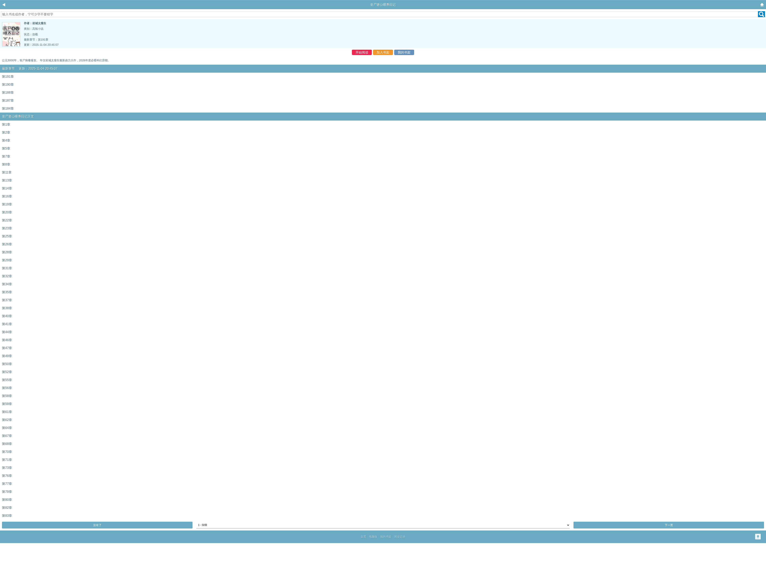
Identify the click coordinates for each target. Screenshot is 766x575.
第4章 (6, 140)
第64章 (7, 428)
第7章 (6, 156)
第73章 (7, 467)
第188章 (8, 92)
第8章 (6, 164)
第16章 (7, 196)
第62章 (7, 420)
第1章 (6, 124)
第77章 (7, 483)
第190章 (8, 84)
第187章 (8, 100)
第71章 (7, 459)
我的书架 (404, 52)
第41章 (7, 324)
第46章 (7, 340)
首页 (363, 536)
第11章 (7, 172)
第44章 (7, 332)
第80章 (7, 499)
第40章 (7, 316)
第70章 (7, 451)
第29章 (7, 260)
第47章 (7, 348)
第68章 (7, 443)
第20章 (7, 212)
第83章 (7, 515)
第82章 (7, 507)
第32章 (7, 276)
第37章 (7, 300)
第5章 (6, 148)
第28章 (7, 252)
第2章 (6, 132)
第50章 (7, 364)
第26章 (7, 244)
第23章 (7, 228)
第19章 (7, 204)
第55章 (7, 380)
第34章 (7, 284)
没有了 (97, 525)
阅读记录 (399, 536)
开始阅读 (361, 52)
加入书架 (383, 52)
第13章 (7, 180)
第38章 (7, 308)
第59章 (7, 404)
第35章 (7, 292)
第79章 (7, 491)
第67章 (7, 435)
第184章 (8, 108)
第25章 (7, 236)
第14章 (7, 188)
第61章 (7, 412)
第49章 (7, 356)
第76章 (7, 475)
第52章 (7, 372)
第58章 (7, 396)
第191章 (43, 39)
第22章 (7, 220)
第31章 (7, 268)
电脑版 (373, 536)
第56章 (7, 388)
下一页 (669, 525)
